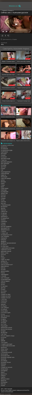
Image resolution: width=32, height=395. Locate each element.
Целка (3, 180)
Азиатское (4, 350)
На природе (4, 148)
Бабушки (3, 239)
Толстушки (4, 342)
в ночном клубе (5, 312)
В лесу (3, 314)
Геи (2, 170)
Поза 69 (3, 254)
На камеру (4, 360)
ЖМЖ (2, 339)
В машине (4, 317)
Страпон (3, 231)
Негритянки (4, 369)
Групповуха (4, 152)
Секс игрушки (5, 236)
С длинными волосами (7, 248)
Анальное (4, 347)
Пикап (3, 183)
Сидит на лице (5, 259)
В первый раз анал (6, 235)
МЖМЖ (3, 341)
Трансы (3, 365)
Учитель (3, 201)
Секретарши (4, 188)
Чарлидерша (4, 274)
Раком (3, 273)
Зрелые (3, 208)
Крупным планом (6, 251)
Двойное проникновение (8, 243)
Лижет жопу (4, 253)
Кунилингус (4, 216)
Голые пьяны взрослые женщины (8, 101)
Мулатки (3, 380)
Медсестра (4, 193)
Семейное (4, 221)
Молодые (4, 153)
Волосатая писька (6, 329)
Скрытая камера (6, 178)
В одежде (4, 213)
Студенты (4, 215)
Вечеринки (4, 206)
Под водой (4, 326)
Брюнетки (4, 374)
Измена (3, 220)
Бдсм (2, 186)
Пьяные (3, 155)
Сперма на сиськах (6, 367)
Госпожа (3, 302)
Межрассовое (5, 379)
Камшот (3, 375)
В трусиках (4, 286)
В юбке (3, 289)
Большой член (5, 355)
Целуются (4, 261)
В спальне (4, 309)
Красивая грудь (5, 158)
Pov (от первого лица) (7, 336)
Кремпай (3, 359)
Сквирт (3, 258)
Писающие (4, 177)
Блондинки (4, 370)
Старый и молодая (6, 344)
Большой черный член (7, 357)
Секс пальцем (5, 278)
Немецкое (4, 238)
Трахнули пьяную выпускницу (23, 101)
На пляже (4, 291)
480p (2, 44)
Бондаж (3, 331)
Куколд (3, 268)
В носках (3, 337)
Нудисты (3, 175)
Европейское (5, 266)
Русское (3, 195)
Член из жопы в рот (7, 264)
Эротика (3, 167)
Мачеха (3, 293)
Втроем (3, 225)
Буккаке (3, 304)
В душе (3, 168)
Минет (3, 372)
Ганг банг (4, 334)
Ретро (3, 200)
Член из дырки (5, 281)
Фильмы (3, 182)
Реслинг (3, 269)
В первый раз (5, 218)
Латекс (3, 284)
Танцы (3, 185)
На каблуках (4, 263)
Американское (5, 230)
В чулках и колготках (7, 145)
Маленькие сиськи (6, 327)
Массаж (3, 384)
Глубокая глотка (6, 249)
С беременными (5, 205)
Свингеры (4, 190)
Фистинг (3, 203)
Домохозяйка (5, 271)
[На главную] (13, 6)
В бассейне (4, 311)
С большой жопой (6, 352)
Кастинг (3, 196)
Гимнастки (4, 211)
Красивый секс (5, 228)
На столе (3, 324)
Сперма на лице (5, 294)
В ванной (3, 157)
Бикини (3, 283)
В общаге (4, 306)
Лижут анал (4, 349)
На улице (3, 165)
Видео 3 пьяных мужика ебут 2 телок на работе (8, 61)
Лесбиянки (4, 382)
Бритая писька (5, 316)
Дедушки (3, 241)
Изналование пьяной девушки (8, 88)
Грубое (3, 377)
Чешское (3, 210)
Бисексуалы (4, 354)
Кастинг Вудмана (6, 226)
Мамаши (3, 364)
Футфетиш (4, 332)
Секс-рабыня (5, 307)
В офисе (3, 319)
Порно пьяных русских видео (23, 88)
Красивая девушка (6, 162)
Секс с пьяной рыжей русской (23, 74)
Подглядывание (5, 172)
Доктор (3, 288)
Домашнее (4, 147)
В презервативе (6, 279)
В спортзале (4, 246)
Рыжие (3, 385)
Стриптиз (4, 160)
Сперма (3, 198)
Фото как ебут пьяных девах (23, 61)
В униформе (4, 191)
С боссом (4, 299)
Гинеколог (4, 301)
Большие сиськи (6, 362)
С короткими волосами (8, 346)
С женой (3, 276)
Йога (2, 256)
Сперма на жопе (6, 296)
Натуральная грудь (6, 150)
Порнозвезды (5, 173)
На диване (4, 321)
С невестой (4, 233)
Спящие (3, 223)
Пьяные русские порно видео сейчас (8, 74)
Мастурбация (5, 163)
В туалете (4, 244)
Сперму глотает (6, 297)
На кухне (3, 322)
